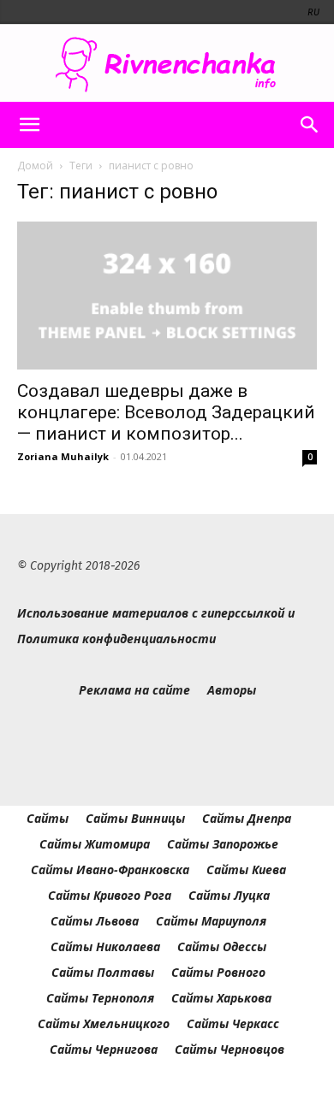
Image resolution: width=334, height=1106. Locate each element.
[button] (29, 125)
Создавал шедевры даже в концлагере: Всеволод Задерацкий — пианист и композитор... (166, 412)
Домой (35, 165)
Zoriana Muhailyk (63, 456)
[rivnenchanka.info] (167, 65)
